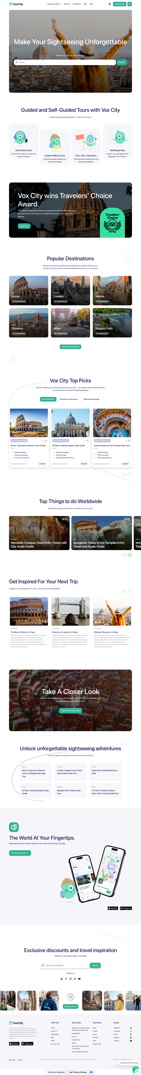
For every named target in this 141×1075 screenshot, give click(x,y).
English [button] (13, 1060)
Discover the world (19, 853)
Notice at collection (56, 1072)
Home (53, 1028)
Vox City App (120, 4)
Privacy (74, 1036)
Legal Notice (76, 1033)
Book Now (24, 226)
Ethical (74, 1043)
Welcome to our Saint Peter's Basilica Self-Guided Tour (81, 1029)
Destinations (77, 4)
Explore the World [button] (54, 4)
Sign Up (95, 965)
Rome (94, 1028)
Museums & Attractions (69, 399)
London (95, 1031)
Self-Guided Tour (48, 399)
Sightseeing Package (91, 399)
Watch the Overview (69, 711)
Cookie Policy (76, 1040)
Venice (95, 1034)
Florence (95, 1037)
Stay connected (70, 1006)
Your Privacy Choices (78, 1072)
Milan (94, 1041)
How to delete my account (80, 1052)
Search (121, 62)
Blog (85, 4)
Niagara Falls (97, 1044)
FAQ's (91, 4)
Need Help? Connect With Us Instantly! (80, 1047)
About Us (67, 4)
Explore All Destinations (70, 347)
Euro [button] (20, 1060)
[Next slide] (129, 555)
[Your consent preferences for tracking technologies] (137, 1071)
